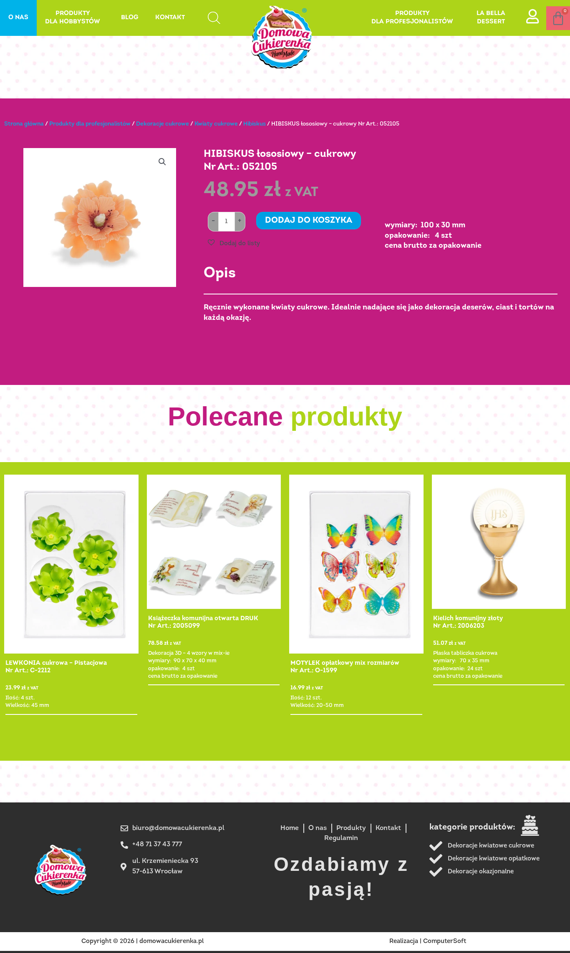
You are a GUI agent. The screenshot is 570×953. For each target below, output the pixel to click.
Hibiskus (254, 124)
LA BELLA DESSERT (491, 17)
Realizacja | (406, 941)
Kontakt (170, 18)
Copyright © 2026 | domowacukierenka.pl (142, 941)
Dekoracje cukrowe (162, 124)
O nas (18, 18)
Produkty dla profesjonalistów (90, 124)
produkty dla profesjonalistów (412, 17)
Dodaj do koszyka (308, 220)
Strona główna (24, 124)
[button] (162, 161)
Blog (130, 18)
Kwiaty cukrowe (216, 124)
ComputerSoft (444, 941)
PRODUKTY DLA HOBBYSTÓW (72, 17)
